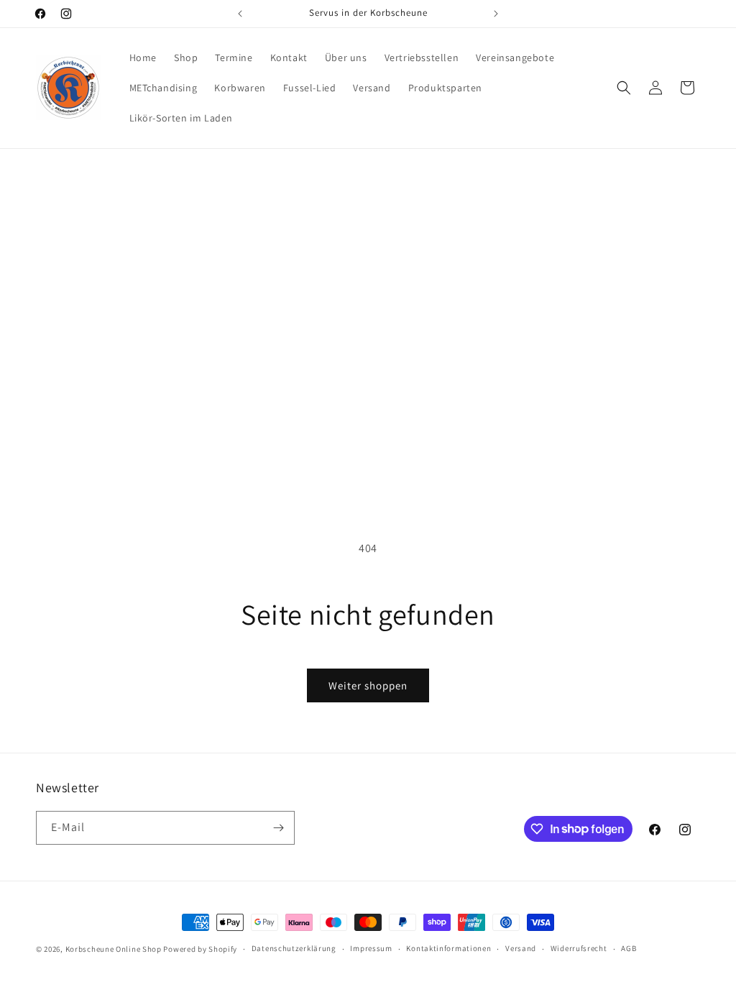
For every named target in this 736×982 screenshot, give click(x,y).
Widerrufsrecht (579, 948)
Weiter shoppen (368, 685)
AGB (628, 948)
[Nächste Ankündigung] (496, 13)
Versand (520, 948)
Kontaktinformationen (448, 948)
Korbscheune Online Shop (113, 949)
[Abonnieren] (278, 828)
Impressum (371, 948)
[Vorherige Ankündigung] (240, 13)
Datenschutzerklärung (294, 948)
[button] (624, 88)
